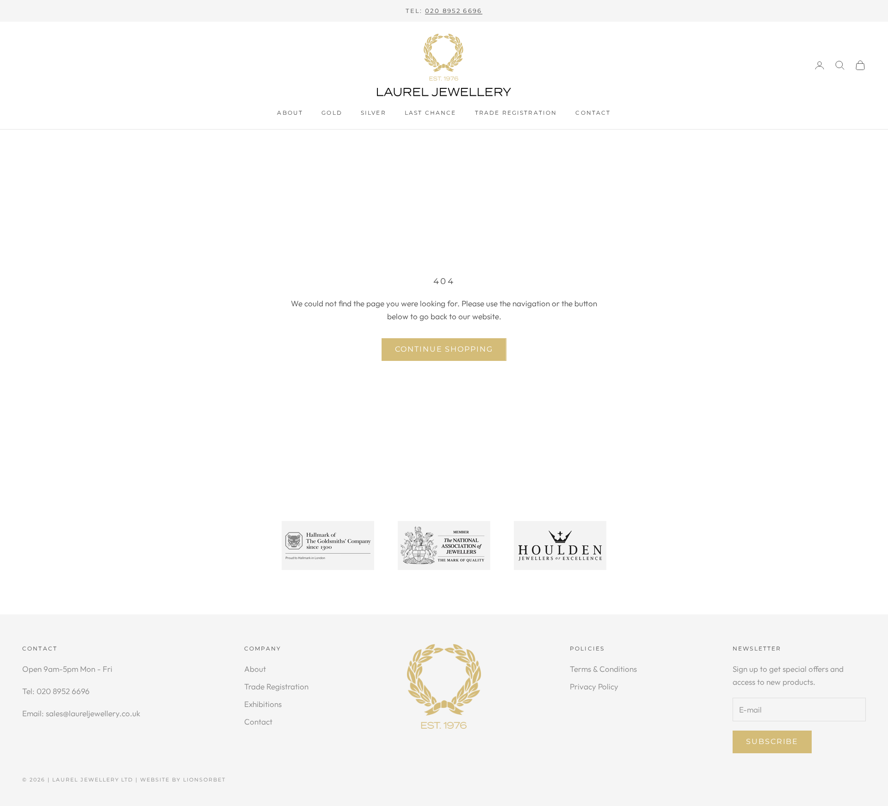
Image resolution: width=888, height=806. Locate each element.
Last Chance (430, 112)
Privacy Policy (594, 686)
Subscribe (772, 741)
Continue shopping (444, 349)
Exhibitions (263, 704)
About (290, 112)
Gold (331, 112)
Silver (373, 112)
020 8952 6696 (453, 10)
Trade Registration (516, 112)
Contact (592, 112)
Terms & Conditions (603, 669)
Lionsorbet (204, 779)
